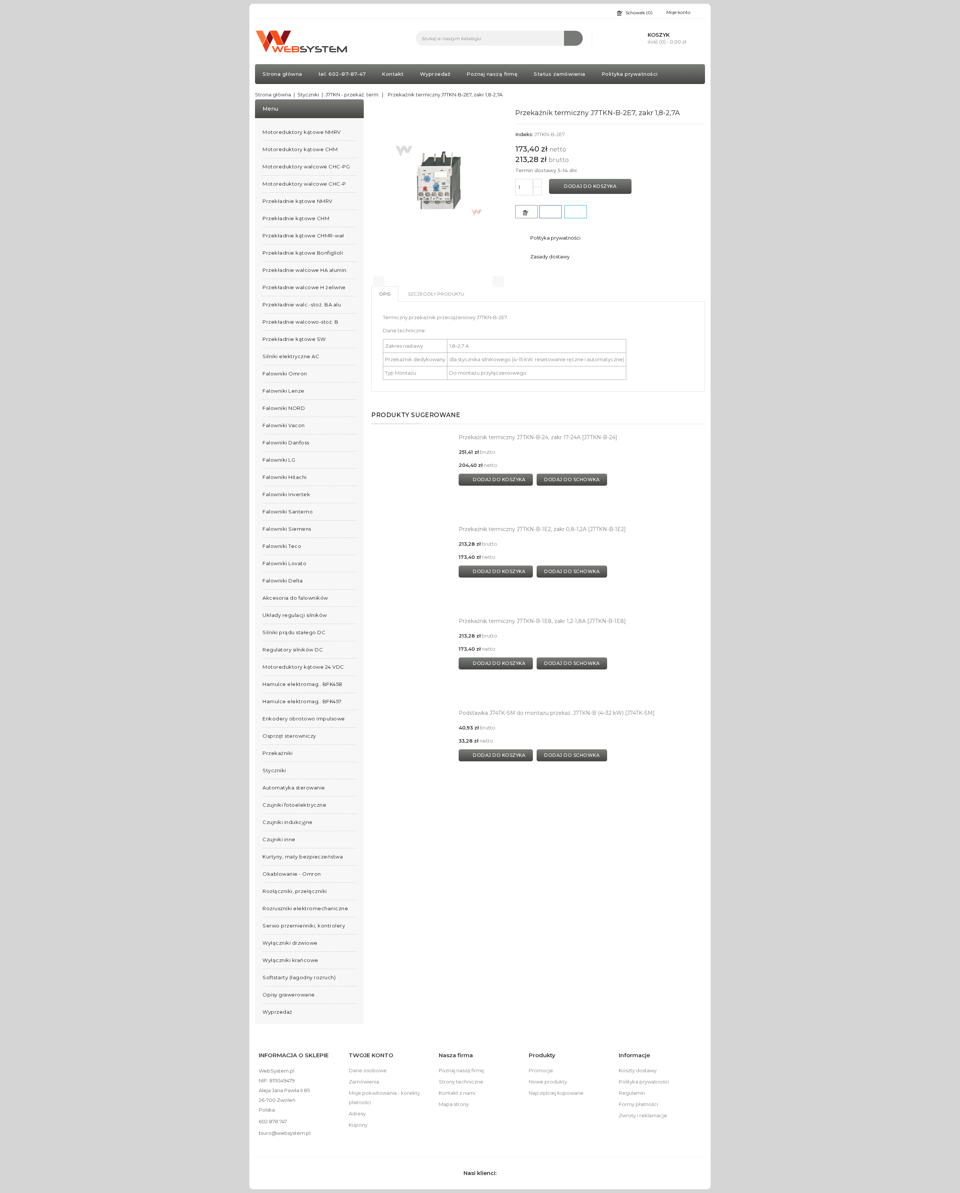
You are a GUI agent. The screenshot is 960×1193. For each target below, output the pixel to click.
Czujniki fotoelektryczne (294, 805)
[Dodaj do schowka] (526, 212)
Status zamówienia (559, 74)
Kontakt (393, 74)
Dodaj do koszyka (590, 186)
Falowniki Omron (284, 374)
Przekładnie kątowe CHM (295, 218)
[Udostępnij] (550, 212)
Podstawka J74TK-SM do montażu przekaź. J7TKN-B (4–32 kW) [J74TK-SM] (557, 713)
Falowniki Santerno (287, 512)
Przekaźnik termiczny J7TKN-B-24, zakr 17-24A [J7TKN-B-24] (538, 437)
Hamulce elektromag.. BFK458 (302, 684)
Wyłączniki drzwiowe (290, 943)
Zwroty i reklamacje (643, 1115)
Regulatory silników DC (292, 650)
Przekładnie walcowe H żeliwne (304, 287)
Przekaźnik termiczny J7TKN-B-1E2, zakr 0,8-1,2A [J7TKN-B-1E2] (542, 529)
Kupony (358, 1125)
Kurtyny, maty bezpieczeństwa (302, 857)
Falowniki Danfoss (285, 443)
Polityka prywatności (630, 74)
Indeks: (524, 134)
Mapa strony (454, 1104)
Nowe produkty (548, 1082)
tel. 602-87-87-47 (342, 74)
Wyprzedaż (435, 74)
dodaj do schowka (572, 479)
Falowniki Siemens (286, 529)
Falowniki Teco (281, 546)
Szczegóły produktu (436, 294)
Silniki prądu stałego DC (294, 632)
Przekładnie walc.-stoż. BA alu (301, 305)
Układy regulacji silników (294, 615)
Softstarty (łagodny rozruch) (299, 977)
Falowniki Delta (282, 581)
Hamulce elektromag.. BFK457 (302, 701)
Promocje (541, 1070)
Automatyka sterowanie (293, 788)
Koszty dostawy (638, 1070)
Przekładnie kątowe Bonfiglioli (302, 253)
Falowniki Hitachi (284, 477)
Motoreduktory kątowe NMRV (301, 132)
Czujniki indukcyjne (287, 822)
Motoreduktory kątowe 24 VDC (303, 667)
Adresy (357, 1113)
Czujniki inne (279, 839)
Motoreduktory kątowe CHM (300, 149)
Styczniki (274, 770)
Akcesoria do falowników (295, 598)
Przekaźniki (277, 753)
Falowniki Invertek (286, 494)
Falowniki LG (278, 460)
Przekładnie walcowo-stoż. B (300, 322)
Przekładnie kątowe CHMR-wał (303, 236)
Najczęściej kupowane (556, 1093)
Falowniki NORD (283, 408)
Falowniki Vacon (283, 425)
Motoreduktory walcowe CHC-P (304, 184)
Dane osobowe (368, 1070)
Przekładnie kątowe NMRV (297, 201)
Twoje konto (371, 1055)
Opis (384, 294)
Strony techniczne (461, 1082)
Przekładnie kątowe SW (294, 339)
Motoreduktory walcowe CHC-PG (306, 167)
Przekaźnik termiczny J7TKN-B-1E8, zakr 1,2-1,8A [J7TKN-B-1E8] (542, 621)
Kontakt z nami (457, 1093)
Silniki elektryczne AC (290, 356)
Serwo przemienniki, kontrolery (303, 926)
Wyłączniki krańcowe (290, 960)
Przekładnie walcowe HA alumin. (305, 270)
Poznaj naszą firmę (492, 74)
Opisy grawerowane (288, 995)
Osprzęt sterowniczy (289, 736)
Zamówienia (364, 1082)
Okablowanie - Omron (291, 874)
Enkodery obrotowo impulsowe (303, 719)
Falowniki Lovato (284, 563)
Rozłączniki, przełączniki (294, 891)
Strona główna (282, 74)
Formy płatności (638, 1104)
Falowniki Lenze (283, 391)
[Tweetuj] (575, 212)
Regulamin (632, 1093)
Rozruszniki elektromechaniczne (305, 908)
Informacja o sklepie (293, 1055)
